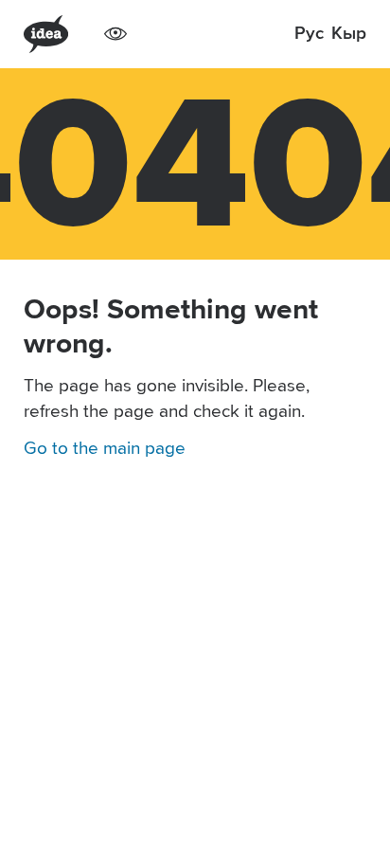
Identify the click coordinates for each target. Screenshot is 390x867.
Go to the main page (105, 449)
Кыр (348, 34)
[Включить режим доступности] (115, 34)
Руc (309, 34)
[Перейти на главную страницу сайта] (46, 34)
